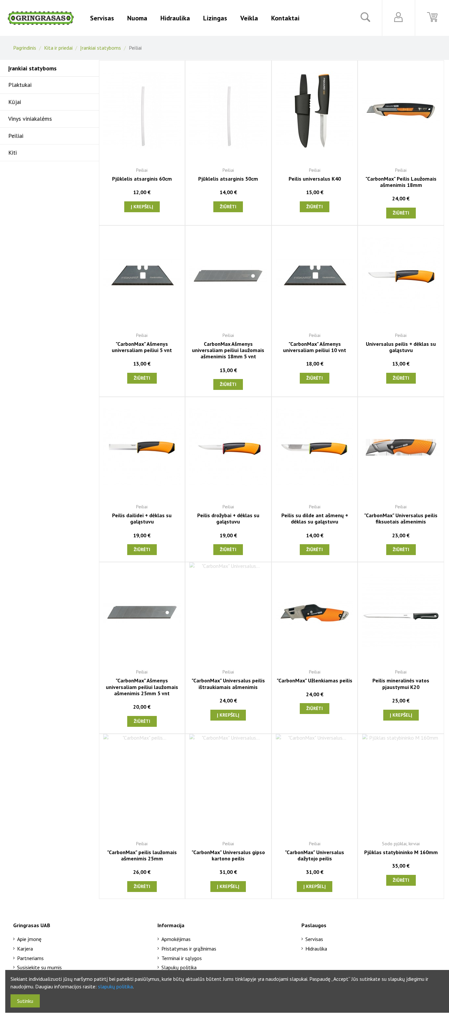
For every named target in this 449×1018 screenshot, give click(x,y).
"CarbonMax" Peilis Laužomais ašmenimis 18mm (401, 181)
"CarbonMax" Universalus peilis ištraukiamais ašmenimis (228, 683)
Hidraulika (316, 948)
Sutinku (25, 1001)
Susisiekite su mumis (39, 967)
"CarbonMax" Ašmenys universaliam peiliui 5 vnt (142, 347)
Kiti (12, 152)
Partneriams (30, 958)
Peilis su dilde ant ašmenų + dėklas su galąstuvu (314, 518)
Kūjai (14, 102)
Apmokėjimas (176, 939)
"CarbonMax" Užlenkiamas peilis (314, 680)
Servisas (314, 939)
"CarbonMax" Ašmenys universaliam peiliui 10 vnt (314, 347)
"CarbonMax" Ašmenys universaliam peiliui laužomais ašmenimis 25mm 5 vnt (142, 686)
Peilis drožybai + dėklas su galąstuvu (228, 518)
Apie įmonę (29, 939)
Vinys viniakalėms (30, 118)
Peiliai (15, 136)
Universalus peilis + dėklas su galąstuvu (401, 347)
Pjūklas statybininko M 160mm (401, 852)
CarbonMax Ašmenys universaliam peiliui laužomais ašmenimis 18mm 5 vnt (228, 350)
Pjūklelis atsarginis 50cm (228, 178)
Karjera (25, 948)
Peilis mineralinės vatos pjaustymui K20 (400, 683)
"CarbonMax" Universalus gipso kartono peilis (228, 855)
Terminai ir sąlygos (181, 958)
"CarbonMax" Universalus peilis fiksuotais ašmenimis (400, 518)
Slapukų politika (179, 967)
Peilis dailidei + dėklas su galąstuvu (142, 518)
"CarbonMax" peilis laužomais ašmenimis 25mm (142, 855)
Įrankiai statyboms (32, 68)
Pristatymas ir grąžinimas (188, 948)
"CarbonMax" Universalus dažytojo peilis (314, 855)
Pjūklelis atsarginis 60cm (142, 178)
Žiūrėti (228, 207)
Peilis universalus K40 (315, 178)
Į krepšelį (142, 207)
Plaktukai (20, 85)
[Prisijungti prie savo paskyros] (398, 17)
